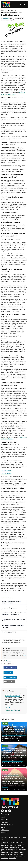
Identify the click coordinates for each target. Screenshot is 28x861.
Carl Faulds (6, 18)
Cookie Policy (12, 857)
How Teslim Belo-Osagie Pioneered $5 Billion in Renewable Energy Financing (14, 613)
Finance (8, 661)
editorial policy (9, 642)
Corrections (4, 832)
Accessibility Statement (7, 824)
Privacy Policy (4, 822)
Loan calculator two (6, 473)
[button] (21, 4)
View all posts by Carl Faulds (13, 710)
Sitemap (3, 827)
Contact (3, 817)
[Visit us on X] (6, 810)
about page (18, 642)
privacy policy (4, 857)
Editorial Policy (5, 829)
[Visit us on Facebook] (2, 810)
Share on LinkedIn (11, 677)
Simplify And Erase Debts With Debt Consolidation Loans (11, 602)
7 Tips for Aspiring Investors (9, 608)
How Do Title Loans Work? (9, 632)
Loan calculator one (6, 470)
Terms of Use (4, 819)
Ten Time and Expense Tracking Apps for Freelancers (12, 626)
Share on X (9, 672)
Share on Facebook (11, 667)
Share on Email (10, 681)
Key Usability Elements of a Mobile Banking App (13, 620)
